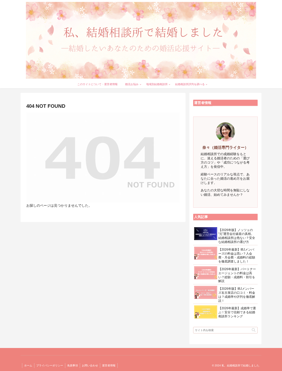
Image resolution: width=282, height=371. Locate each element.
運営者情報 (108, 365)
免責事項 (72, 365)
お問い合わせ (90, 365)
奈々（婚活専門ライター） (225, 147)
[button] (253, 330)
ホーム (28, 365)
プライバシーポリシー (49, 365)
